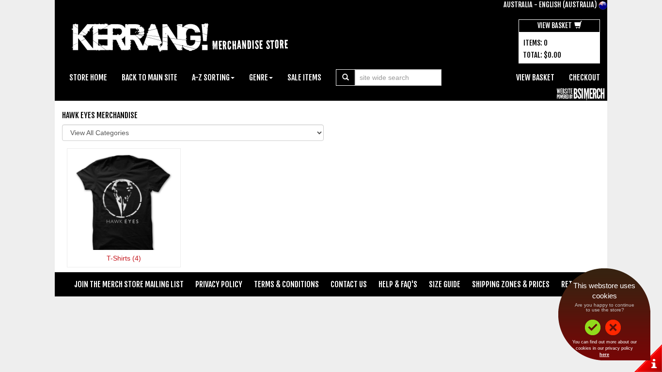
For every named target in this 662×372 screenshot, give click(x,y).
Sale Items (304, 77)
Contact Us (349, 284)
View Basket (555, 25)
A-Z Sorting (211, 77)
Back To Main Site (149, 77)
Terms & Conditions (286, 284)
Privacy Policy (218, 284)
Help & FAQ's (397, 284)
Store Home (88, 77)
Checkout (584, 77)
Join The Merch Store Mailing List (129, 284)
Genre (258, 77)
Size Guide (444, 284)
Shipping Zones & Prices (511, 284)
